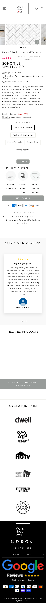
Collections (15, 52)
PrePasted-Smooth (23, 128)
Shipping (6, 117)
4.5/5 (14, 580)
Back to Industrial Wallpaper (25, 384)
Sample (23, 161)
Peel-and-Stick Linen (23, 135)
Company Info (22, 548)
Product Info (22, 554)
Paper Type (23, 123)
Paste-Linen (33, 142)
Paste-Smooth (14, 142)
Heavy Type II (23, 149)
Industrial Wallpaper (31, 52)
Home (5, 52)
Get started (23, 198)
